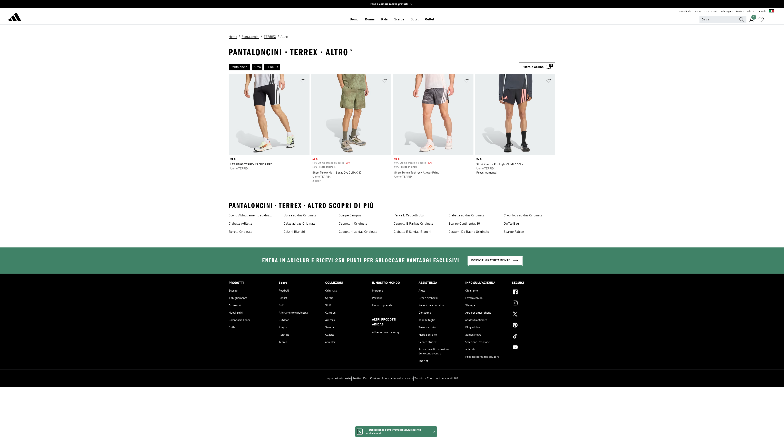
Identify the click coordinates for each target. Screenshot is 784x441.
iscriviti (740, 11)
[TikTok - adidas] (533, 336)
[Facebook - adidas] (533, 292)
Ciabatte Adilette (240, 223)
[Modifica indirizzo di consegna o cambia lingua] (771, 11)
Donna (370, 19)
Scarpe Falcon (514, 232)
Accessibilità (450, 378)
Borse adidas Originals (300, 215)
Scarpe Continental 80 (464, 223)
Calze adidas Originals (299, 223)
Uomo (354, 19)
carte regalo (726, 11)
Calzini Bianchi (294, 232)
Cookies (375, 378)
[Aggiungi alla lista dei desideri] (303, 82)
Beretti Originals (240, 232)
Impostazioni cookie (338, 378)
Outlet (429, 19)
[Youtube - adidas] (533, 347)
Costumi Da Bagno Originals (469, 232)
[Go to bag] (771, 19)
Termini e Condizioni (427, 378)
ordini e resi (710, 11)
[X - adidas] (533, 314)
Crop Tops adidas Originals (523, 215)
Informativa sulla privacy (397, 378)
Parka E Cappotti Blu (409, 215)
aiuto (697, 11)
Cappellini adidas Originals (358, 232)
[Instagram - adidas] (533, 303)
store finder (685, 11)
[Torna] (14, 17)
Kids (384, 19)
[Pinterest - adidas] (533, 325)
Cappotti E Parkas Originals (413, 223)
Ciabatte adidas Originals (466, 215)
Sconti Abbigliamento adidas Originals (249, 216)
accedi (762, 11)
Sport (415, 19)
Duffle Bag (511, 223)
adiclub (751, 11)
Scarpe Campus (350, 215)
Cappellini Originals (353, 223)
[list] (372, 67)
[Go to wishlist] (761, 19)
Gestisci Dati (360, 378)
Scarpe (399, 19)
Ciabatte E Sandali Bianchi (412, 232)
